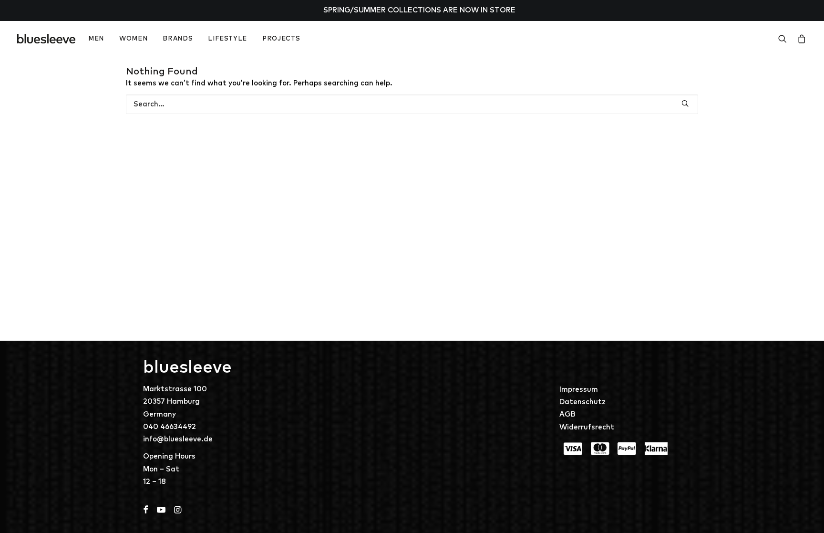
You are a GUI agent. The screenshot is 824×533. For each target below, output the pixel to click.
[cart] (800, 38)
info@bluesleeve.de (178, 439)
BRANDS (178, 39)
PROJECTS (281, 39)
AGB (567, 414)
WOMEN (133, 39)
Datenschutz (582, 402)
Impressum (578, 389)
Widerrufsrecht (586, 427)
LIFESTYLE (227, 39)
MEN (96, 39)
